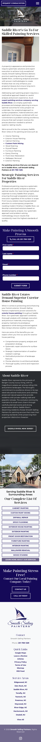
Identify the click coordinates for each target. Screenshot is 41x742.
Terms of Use (20, 665)
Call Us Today (20, 596)
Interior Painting (20, 546)
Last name (8, 253)
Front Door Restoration (20, 536)
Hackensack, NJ (21, 711)
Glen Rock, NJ (21, 686)
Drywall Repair (20, 517)
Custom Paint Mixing (14, 143)
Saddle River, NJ (20, 689)
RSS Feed (20, 671)
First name (8, 245)
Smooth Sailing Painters (20, 729)
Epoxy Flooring (20, 522)
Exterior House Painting (20, 527)
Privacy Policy (20, 662)
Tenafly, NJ (20, 693)
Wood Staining (20, 555)
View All (20, 720)
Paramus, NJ (20, 700)
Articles (20, 659)
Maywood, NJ (20, 704)
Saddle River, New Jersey (20, 429)
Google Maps (20, 653)
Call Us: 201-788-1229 (21, 239)
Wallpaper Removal (20, 550)
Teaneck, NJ (20, 697)
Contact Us (20, 589)
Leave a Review (20, 656)
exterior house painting (12, 313)
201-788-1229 (17, 170)
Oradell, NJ (20, 715)
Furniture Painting (20, 541)
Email (6, 264)
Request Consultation (14, 3)
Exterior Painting (20, 532)
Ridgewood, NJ (20, 682)
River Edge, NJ (20, 707)
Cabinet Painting (20, 508)
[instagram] (20, 738)
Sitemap (20, 668)
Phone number (10, 275)
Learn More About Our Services (20, 560)
